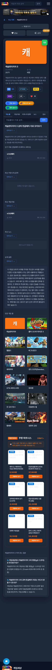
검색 (38, 3)
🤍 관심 (14, 33)
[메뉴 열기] (48, 3)
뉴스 (35, 114)
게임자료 (17, 114)
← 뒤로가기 (26, 26)
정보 (44, 114)
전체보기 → (11, 130)
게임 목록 (11, 20)
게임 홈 (8, 114)
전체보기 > (40, 438)
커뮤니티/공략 (26, 114)
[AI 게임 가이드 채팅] (6, 661)
